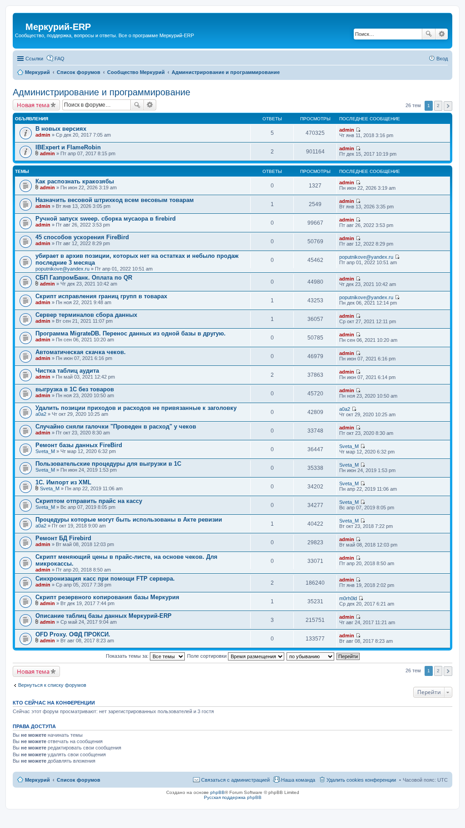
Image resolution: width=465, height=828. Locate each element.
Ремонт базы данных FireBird (78, 445)
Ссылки (34, 58)
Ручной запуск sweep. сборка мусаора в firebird (105, 218)
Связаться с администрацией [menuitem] (235, 780)
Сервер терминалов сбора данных (86, 314)
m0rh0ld (348, 598)
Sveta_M (45, 451)
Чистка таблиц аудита (67, 370)
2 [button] (438, 105)
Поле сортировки (207, 656)
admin (42, 135)
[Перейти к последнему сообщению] (358, 130)
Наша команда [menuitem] (298, 780)
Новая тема (33, 105)
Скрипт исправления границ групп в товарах (101, 296)
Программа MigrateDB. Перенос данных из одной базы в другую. (130, 333)
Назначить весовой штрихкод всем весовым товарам (114, 200)
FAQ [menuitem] (59, 58)
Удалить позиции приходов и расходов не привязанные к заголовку (136, 407)
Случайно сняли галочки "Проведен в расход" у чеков (115, 426)
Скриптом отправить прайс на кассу (88, 501)
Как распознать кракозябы (74, 181)
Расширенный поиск (441, 34)
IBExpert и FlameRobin (68, 147)
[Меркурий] (20, 20)
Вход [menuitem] (442, 58)
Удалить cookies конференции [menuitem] (361, 780)
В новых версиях (60, 128)
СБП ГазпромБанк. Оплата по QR (83, 277)
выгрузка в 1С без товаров (74, 389)
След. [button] (448, 106)
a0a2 (40, 414)
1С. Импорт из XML (63, 482)
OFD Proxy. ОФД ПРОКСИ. (72, 634)
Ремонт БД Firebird (63, 538)
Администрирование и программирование (101, 92)
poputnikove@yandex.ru (62, 268)
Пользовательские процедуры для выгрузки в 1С (108, 463)
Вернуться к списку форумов (52, 685)
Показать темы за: (128, 656)
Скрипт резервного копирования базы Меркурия (107, 597)
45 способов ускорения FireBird (82, 237)
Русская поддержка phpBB (233, 797)
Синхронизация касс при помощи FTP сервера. (105, 578)
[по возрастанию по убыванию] (311, 656)
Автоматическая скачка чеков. (80, 352)
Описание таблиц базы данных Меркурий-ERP (103, 615)
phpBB (217, 792)
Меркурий (37, 780)
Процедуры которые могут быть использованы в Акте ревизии (128, 519)
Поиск (428, 34)
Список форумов (78, 780)
